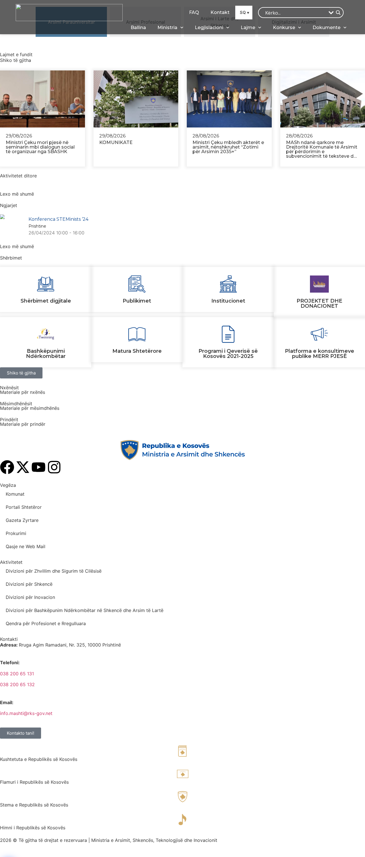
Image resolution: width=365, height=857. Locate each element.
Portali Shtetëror (24, 507)
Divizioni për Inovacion (30, 597)
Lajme (248, 27)
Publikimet (137, 301)
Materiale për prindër (22, 424)
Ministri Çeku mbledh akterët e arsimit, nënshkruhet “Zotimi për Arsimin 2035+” (228, 147)
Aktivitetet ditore (18, 176)
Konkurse (284, 27)
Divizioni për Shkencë (29, 584)
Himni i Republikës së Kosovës (32, 827)
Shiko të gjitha (15, 60)
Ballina (138, 27)
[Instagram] (54, 467)
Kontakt (220, 12)
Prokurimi (16, 533)
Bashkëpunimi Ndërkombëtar (46, 353)
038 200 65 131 (17, 673)
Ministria (167, 27)
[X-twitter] (23, 467)
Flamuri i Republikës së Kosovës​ (34, 782)
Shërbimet (11, 258)
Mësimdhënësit (16, 403)
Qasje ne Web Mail (25, 546)
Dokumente (326, 27)
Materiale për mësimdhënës (29, 408)
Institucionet (228, 301)
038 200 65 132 (17, 684)
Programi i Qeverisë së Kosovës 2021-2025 (228, 353)
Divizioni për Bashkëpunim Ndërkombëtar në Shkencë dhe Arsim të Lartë (84, 610)
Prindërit (9, 419)
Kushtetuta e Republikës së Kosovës (38, 759)
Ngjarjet (8, 205)
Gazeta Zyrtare (22, 520)
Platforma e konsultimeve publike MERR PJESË (319, 353)
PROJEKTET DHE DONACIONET (319, 303)
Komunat (15, 494)
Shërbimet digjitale (46, 301)
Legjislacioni (209, 27)
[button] (243, 12)
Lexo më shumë (17, 194)
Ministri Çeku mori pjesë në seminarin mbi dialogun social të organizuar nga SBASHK (40, 147)
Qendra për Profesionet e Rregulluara (46, 623)
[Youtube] (38, 467)
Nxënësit (9, 387)
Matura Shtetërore (137, 351)
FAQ (194, 12)
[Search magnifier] (338, 12)
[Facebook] (7, 467)
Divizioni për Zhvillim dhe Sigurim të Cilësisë (54, 571)
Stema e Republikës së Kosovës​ (34, 805)
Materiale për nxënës (22, 392)
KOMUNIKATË (116, 142)
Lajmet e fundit (16, 54)
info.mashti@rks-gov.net (26, 713)
